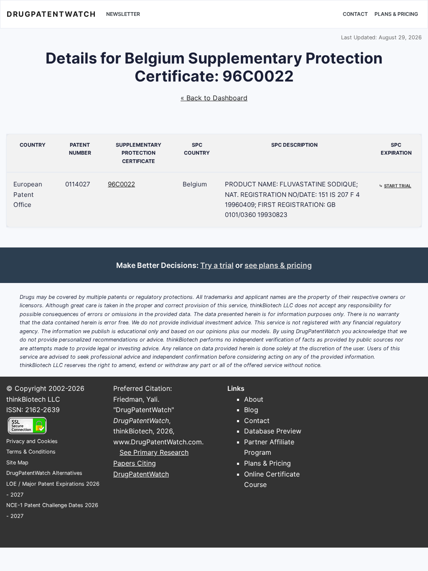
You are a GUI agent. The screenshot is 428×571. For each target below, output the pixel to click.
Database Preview (272, 431)
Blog (251, 409)
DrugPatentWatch (51, 14)
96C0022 (121, 184)
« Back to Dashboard (214, 98)
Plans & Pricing (396, 14)
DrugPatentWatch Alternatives (44, 473)
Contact (355, 14)
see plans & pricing (278, 265)
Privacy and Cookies (32, 441)
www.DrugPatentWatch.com (157, 442)
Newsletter (123, 14)
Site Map (17, 462)
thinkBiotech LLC (33, 399)
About (253, 399)
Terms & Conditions (31, 452)
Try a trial (217, 265)
